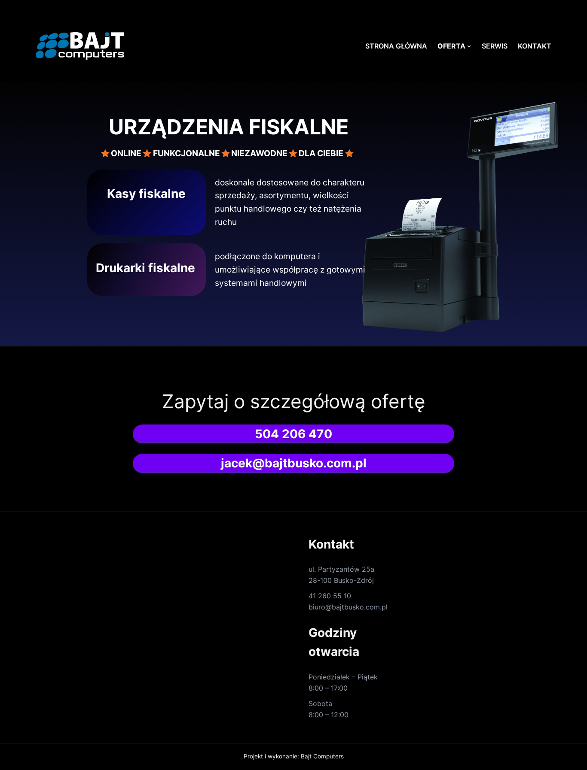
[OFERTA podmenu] (469, 46)
